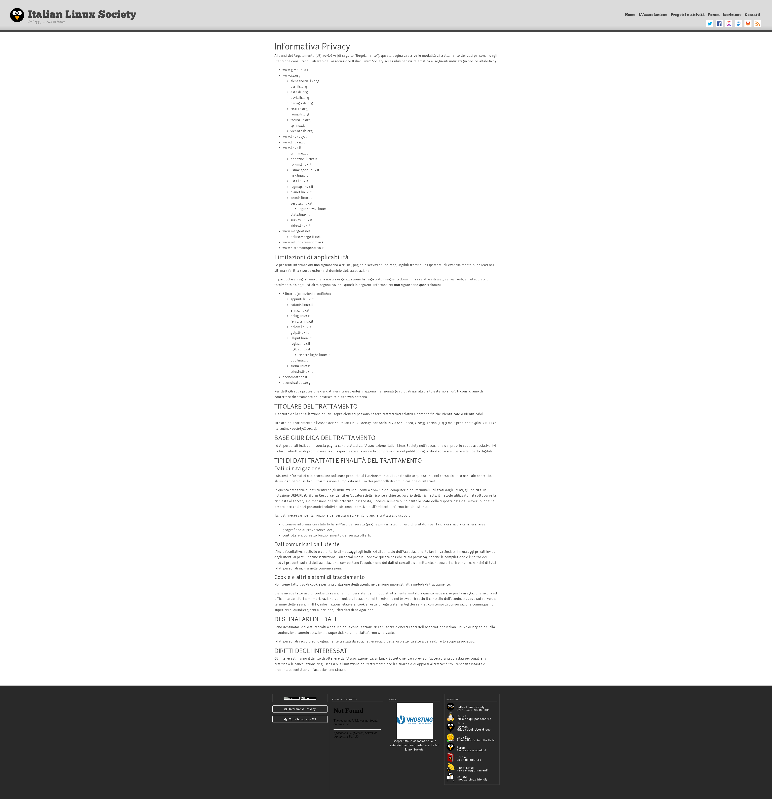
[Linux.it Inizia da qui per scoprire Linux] (452, 716)
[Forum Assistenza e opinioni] (452, 747)
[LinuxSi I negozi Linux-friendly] (452, 776)
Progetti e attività (688, 14)
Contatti (752, 14)
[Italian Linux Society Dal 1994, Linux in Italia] (452, 706)
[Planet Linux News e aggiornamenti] (452, 767)
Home (630, 14)
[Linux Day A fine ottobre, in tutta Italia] (452, 737)
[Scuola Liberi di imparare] (452, 757)
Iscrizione (732, 14)
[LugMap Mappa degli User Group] (452, 727)
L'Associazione (653, 14)
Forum (714, 14)
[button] (300, 709)
